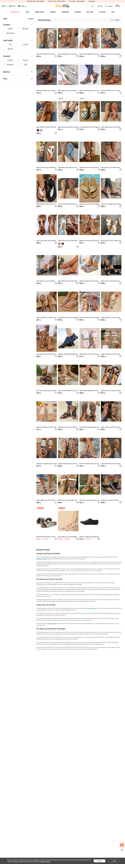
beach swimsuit (52, 623)
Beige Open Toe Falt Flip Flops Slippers (90, 240)
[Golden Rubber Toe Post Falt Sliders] (111, 302)
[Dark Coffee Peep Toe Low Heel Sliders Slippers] (111, 75)
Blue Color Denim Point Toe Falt (88, 281)
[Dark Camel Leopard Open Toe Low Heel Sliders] (89, 75)
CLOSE (114, 861)
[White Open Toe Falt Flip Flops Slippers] (89, 152)
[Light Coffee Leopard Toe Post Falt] (111, 411)
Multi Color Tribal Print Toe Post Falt (47, 54)
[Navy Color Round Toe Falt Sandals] (46, 375)
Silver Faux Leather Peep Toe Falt (89, 500)
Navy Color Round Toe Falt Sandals (47, 390)
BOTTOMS (90, 12)
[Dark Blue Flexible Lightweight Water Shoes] (68, 338)
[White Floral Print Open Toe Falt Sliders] (46, 521)
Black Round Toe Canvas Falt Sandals (112, 390)
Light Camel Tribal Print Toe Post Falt (69, 390)
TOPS (27, 12)
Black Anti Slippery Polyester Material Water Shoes (94, 537)
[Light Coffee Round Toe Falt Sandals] (111, 111)
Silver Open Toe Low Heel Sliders (67, 537)
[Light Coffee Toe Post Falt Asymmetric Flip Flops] (68, 225)
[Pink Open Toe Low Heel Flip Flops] (111, 152)
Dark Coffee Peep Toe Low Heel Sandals (48, 90)
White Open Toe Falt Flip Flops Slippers (91, 167)
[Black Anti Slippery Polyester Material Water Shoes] (89, 521)
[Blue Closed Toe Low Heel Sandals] (111, 38)
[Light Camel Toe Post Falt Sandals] (46, 338)
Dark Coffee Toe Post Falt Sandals (68, 281)
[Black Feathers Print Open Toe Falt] (46, 188)
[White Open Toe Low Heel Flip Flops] (68, 75)
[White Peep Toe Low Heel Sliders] (46, 152)
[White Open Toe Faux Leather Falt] (111, 225)
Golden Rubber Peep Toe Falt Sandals (69, 463)
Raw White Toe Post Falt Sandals (68, 317)
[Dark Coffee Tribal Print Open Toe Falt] (68, 188)
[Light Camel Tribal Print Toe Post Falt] (68, 375)
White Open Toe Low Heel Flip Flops (68, 90)
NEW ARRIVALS (15, 12)
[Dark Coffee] (38, 130)
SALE (113, 12)
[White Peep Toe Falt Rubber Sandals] (68, 484)
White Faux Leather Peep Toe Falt (46, 463)
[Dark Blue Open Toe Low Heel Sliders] (68, 411)
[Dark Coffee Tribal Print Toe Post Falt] (89, 38)
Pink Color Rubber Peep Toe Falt (89, 463)
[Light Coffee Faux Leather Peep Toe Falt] (46, 302)
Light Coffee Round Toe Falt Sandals (112, 127)
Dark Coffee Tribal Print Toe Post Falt (90, 54)
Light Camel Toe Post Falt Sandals (46, 354)
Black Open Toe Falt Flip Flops (110, 500)
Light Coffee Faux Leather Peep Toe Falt (48, 317)
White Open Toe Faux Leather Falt (111, 240)
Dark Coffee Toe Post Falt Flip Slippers (47, 127)
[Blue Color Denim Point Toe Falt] (89, 265)
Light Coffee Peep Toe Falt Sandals (46, 240)
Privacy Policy (45, 862)
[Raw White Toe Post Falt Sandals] (68, 302)
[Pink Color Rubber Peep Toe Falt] (89, 448)
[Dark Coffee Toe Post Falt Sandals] (68, 265)
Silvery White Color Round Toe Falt (46, 500)
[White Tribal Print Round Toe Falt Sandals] (111, 338)
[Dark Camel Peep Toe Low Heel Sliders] (68, 38)
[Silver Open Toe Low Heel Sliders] (68, 521)
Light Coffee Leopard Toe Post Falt (111, 427)
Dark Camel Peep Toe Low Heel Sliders (69, 54)
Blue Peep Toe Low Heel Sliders (45, 281)
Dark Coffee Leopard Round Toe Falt (90, 427)
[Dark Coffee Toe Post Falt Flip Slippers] (46, 111)
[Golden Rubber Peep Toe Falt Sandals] (68, 448)
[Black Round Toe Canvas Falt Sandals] (111, 375)
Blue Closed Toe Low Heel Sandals (111, 54)
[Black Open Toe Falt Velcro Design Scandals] (111, 265)
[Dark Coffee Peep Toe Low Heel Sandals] (46, 75)
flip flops (44, 559)
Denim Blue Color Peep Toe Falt (67, 167)
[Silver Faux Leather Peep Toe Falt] (89, 484)
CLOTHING (102, 12)
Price (5, 79)
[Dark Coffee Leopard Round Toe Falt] (89, 411)
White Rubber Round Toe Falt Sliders (90, 354)
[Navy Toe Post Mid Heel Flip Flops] (111, 188)
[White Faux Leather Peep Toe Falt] (46, 448)
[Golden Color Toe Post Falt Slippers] (89, 188)
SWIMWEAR (65, 12)
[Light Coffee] (41, 130)
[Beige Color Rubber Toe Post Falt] (46, 411)
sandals (38, 559)
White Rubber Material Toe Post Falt (90, 390)
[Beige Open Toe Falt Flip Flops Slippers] (89, 225)
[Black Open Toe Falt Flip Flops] (111, 484)
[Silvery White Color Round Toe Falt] (46, 484)
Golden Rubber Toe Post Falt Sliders (111, 317)
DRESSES (53, 12)
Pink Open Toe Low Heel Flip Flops (111, 167)
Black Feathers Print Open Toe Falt (46, 204)
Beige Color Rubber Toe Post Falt (46, 427)
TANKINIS (78, 12)
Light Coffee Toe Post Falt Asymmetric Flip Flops (72, 240)
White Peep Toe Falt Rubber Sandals (69, 500)
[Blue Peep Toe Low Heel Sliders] (46, 265)
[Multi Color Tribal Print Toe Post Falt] (46, 38)
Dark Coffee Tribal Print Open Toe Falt (69, 204)
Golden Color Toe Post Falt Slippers (89, 204)
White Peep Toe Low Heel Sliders (46, 167)
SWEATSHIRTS (39, 12)
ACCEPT (99, 861)
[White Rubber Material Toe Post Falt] (89, 375)
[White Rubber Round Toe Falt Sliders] (89, 338)
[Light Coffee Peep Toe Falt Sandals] (46, 225)
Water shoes (92, 608)
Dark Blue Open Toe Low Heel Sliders (69, 427)
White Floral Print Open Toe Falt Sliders (48, 537)
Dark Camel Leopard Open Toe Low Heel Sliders (93, 90)
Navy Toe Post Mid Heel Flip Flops (111, 204)
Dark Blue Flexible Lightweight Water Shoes (71, 354)
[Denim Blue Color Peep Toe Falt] (68, 152)
